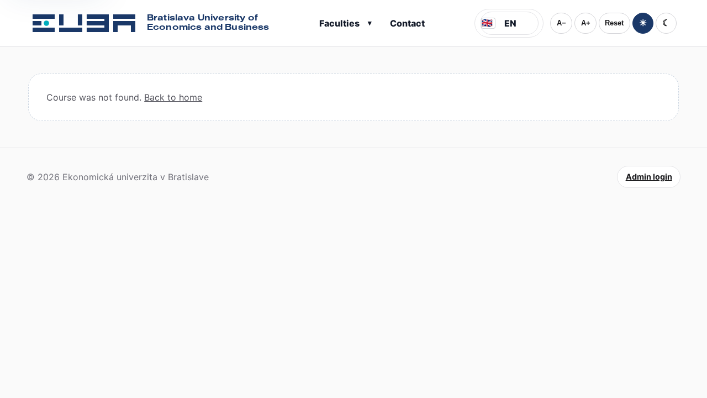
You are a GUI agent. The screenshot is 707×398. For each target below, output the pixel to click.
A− (561, 23)
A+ (585, 23)
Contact (407, 23)
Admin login (649, 176)
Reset (614, 23)
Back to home (173, 97)
